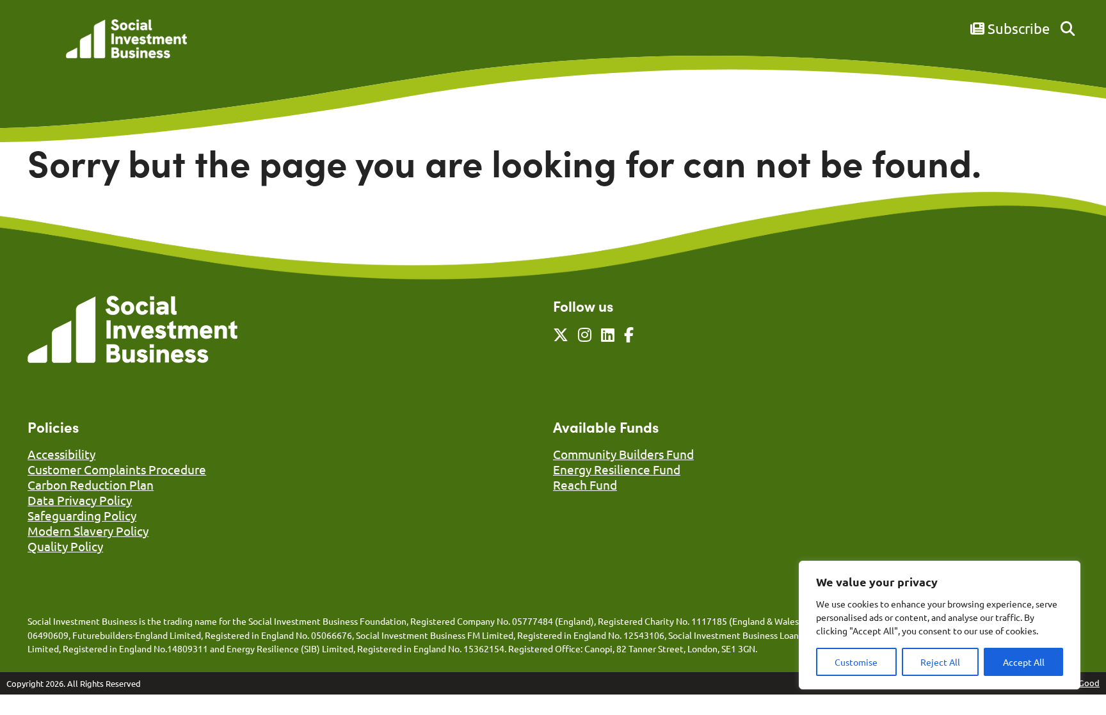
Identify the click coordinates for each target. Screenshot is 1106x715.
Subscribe (1017, 28)
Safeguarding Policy (82, 515)
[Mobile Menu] (41, 48)
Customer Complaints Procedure (117, 469)
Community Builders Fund (623, 454)
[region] (939, 625)
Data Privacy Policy (80, 500)
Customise (856, 662)
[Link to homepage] (126, 40)
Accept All (1024, 662)
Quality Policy (65, 546)
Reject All (940, 662)
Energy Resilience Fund (616, 469)
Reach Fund (585, 484)
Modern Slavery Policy (88, 530)
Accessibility (61, 454)
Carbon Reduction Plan (91, 484)
